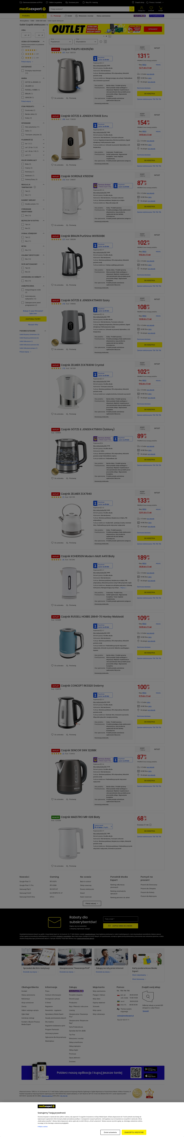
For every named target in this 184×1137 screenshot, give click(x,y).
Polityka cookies (43, 1127)
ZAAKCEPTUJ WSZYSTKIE (134, 1132)
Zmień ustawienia (110, 1132)
